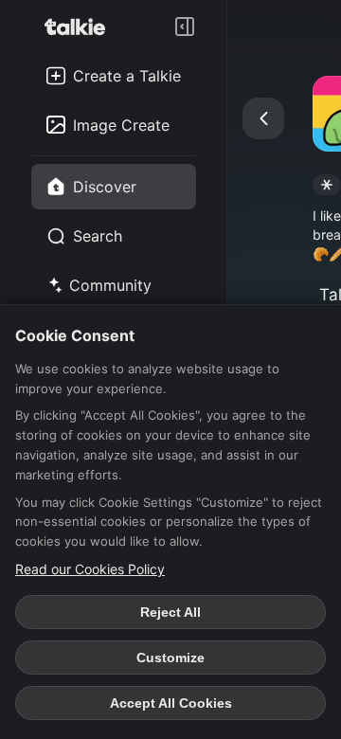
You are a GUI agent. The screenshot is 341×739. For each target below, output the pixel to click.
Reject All (170, 612)
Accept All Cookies (171, 703)
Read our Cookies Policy (90, 569)
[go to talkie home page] (80, 26)
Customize (170, 657)
